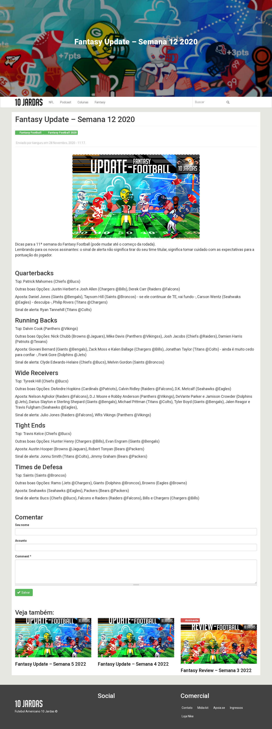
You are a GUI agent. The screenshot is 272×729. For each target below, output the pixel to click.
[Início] (30, 102)
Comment (23, 556)
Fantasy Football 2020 (62, 132)
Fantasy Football (30, 132)
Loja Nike (188, 716)
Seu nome (22, 525)
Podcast (65, 102)
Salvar (25, 592)
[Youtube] (127, 710)
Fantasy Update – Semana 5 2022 (50, 664)
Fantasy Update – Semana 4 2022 (133, 664)
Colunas (83, 102)
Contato (187, 707)
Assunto (21, 540)
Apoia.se (219, 707)
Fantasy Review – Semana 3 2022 (216, 670)
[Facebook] (103, 710)
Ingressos (236, 707)
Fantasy (100, 102)
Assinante (191, 620)
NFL (51, 102)
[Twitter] (115, 710)
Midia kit (202, 707)
